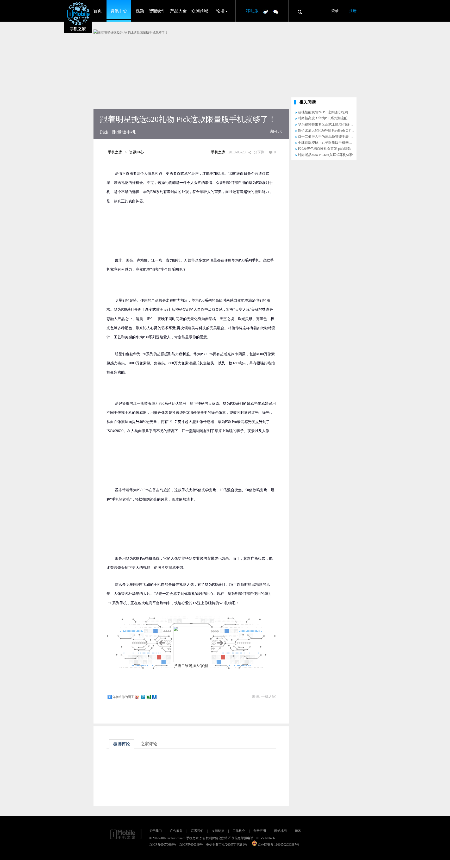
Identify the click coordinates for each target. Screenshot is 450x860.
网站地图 (280, 831)
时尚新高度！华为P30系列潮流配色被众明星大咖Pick (337, 118)
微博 (265, 11)
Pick (104, 132)
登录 (335, 11)
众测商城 (199, 11)
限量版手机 (124, 132)
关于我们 (155, 831)
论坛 (220, 11)
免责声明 (259, 831)
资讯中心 (118, 11)
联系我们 (197, 831)
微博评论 (121, 744)
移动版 (252, 11)
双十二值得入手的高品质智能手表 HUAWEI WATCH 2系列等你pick (347, 137)
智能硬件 (157, 11)
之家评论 (149, 743)
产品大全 (178, 11)
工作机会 (239, 831)
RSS (298, 831)
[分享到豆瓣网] (148, 697)
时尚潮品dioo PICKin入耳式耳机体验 (325, 155)
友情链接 (218, 831)
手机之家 (115, 152)
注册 (353, 11)
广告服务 (176, 831)
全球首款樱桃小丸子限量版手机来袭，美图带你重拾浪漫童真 (343, 143)
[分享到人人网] (154, 697)
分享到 (259, 152)
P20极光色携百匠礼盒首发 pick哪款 (324, 149)
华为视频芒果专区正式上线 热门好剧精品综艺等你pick (338, 124)
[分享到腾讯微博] (143, 697)
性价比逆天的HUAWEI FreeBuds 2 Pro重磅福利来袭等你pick (342, 130)
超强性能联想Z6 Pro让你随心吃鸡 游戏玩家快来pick (336, 112)
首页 (97, 11)
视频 (140, 11)
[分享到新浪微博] (137, 697)
